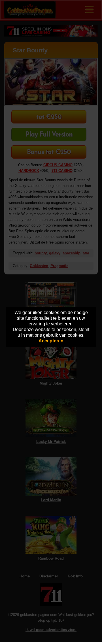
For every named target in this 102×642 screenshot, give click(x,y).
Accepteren (51, 340)
